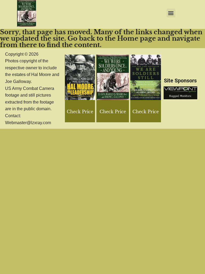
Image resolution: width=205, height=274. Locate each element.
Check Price (145, 111)
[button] (171, 13)
